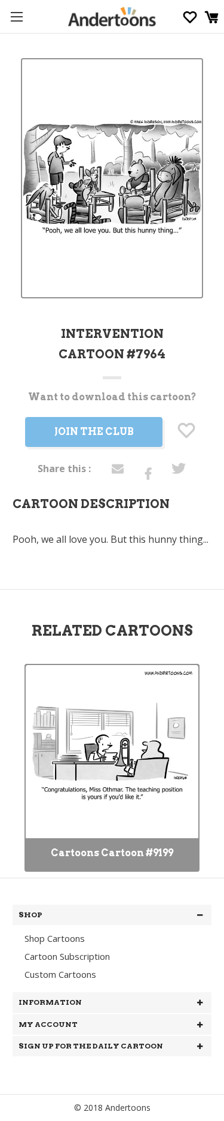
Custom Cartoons (60, 974)
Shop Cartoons (54, 938)
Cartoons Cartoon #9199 (112, 853)
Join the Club (94, 431)
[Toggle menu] (16, 16)
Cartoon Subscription (67, 956)
